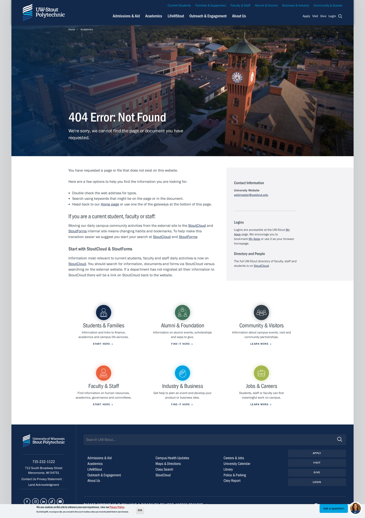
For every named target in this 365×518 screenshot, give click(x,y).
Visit (315, 16)
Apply (306, 16)
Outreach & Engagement (208, 16)
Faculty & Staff (240, 5)
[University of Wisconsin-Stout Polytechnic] (44, 444)
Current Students (179, 5)
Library (228, 469)
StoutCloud (197, 225)
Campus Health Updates (172, 458)
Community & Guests (328, 5)
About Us (239, 16)
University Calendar (237, 463)
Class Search (164, 469)
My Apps (254, 239)
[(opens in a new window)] (27, 501)
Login (332, 16)
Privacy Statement (50, 479)
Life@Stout (176, 16)
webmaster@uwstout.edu (251, 195)
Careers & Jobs (234, 458)
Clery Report (232, 480)
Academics (153, 16)
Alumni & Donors (266, 5)
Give (323, 16)
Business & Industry (295, 5)
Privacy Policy (117, 507)
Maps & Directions (168, 463)
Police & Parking (235, 475)
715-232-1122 (43, 461)
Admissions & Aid (126, 16)
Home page (110, 204)
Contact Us (29, 479)
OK (140, 510)
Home (71, 29)
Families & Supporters (210, 5)
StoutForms (77, 231)
